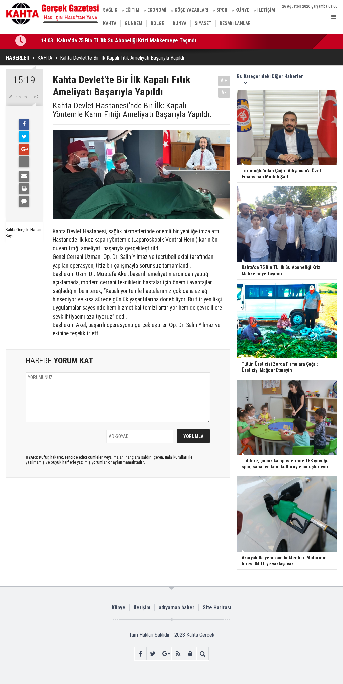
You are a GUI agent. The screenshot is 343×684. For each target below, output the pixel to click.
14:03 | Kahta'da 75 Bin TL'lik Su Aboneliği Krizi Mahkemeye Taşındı (118, 34)
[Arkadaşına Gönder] (24, 176)
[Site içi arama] (202, 653)
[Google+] (24, 149)
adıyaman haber (176, 607)
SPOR (221, 10)
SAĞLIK (110, 10)
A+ (224, 80)
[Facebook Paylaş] (24, 161)
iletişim (142, 607)
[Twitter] (24, 136)
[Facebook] (24, 124)
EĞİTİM (132, 10)
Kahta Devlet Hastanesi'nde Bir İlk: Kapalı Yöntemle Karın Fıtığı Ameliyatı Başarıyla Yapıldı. (132, 110)
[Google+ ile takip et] (165, 653)
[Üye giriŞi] (190, 653)
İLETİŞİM (266, 10)
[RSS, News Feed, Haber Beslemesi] (178, 653)
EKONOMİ (156, 10)
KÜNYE (242, 10)
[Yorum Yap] (24, 201)
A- (224, 92)
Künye (118, 607)
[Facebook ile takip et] (140, 653)
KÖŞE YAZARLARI (191, 10)
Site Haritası (217, 607)
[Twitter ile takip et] (153, 653)
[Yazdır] (24, 188)
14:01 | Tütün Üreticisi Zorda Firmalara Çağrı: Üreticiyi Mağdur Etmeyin (123, 46)
